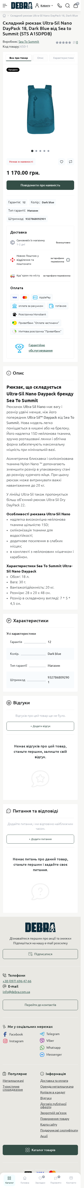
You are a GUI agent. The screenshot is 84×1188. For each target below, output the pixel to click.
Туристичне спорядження (13, 1088)
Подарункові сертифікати (59, 1130)
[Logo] (22, 5)
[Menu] (5, 5)
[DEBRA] (40, 927)
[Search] (67, 5)
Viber (50, 1040)
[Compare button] (70, 161)
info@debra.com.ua (16, 992)
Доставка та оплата (54, 1080)
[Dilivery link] (68, 260)
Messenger (54, 1054)
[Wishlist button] (61, 161)
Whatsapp (53, 1047)
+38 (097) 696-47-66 (17, 981)
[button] (32, 151)
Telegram (53, 1034)
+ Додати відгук (40, 726)
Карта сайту (48, 1124)
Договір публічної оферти (53, 1105)
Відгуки (46, 1098)
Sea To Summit (29, 41)
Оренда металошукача (56, 1086)
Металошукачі (13, 1080)
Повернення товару (54, 1118)
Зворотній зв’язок (53, 1113)
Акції (44, 1136)
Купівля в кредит (52, 1092)
